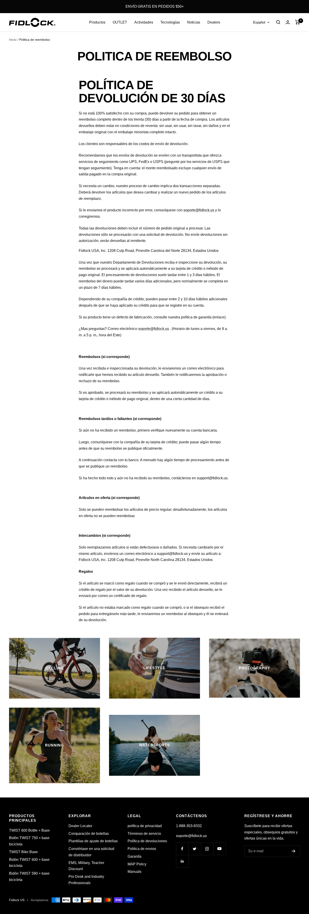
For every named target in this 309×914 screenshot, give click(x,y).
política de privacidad (145, 826)
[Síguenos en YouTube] (219, 848)
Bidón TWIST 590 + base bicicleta (29, 876)
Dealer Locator (80, 826)
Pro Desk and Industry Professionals (86, 880)
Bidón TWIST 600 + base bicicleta (29, 863)
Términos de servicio (144, 833)
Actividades (143, 22)
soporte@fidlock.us (198, 210)
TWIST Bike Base (23, 852)
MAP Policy (137, 864)
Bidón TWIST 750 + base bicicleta (29, 841)
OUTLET (120, 22)
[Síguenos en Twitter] (194, 848)
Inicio (13, 39)
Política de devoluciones (147, 841)
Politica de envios (142, 849)
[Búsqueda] (278, 22)
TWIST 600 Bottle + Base (29, 830)
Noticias (193, 22)
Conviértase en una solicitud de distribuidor (91, 852)
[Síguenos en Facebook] (182, 848)
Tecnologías (170, 22)
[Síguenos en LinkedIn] (182, 861)
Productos (97, 22)
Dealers (213, 22)
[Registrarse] (293, 851)
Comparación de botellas (89, 833)
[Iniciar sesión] (288, 22)
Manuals (134, 871)
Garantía (134, 856)
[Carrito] (297, 22)
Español (259, 22)
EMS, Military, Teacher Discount (86, 866)
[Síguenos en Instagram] (207, 848)
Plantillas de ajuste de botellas (93, 841)
